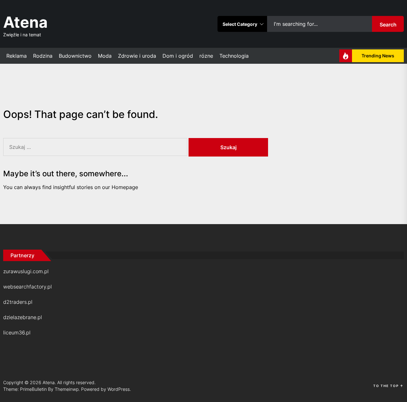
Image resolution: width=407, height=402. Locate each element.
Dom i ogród (177, 56)
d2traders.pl (17, 302)
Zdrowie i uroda (137, 56)
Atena (25, 22)
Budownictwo (75, 56)
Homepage (125, 187)
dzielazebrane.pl (22, 317)
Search (388, 24)
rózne (206, 56)
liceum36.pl (17, 332)
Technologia (234, 56)
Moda (105, 56)
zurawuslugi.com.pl (26, 271)
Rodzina (42, 56)
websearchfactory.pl (27, 286)
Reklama (16, 56)
